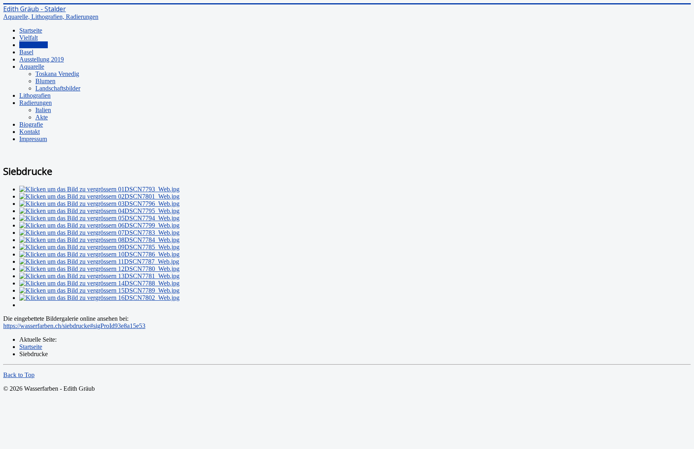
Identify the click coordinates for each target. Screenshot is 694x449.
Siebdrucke (33, 44)
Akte (41, 117)
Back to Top (19, 374)
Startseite (30, 30)
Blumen (45, 81)
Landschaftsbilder (57, 88)
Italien (43, 110)
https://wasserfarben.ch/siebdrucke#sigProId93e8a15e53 (74, 325)
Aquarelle (31, 66)
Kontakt (29, 131)
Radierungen (35, 102)
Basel (26, 52)
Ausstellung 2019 (41, 59)
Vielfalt (28, 37)
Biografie (31, 124)
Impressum (33, 138)
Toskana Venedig (57, 73)
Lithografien (35, 95)
